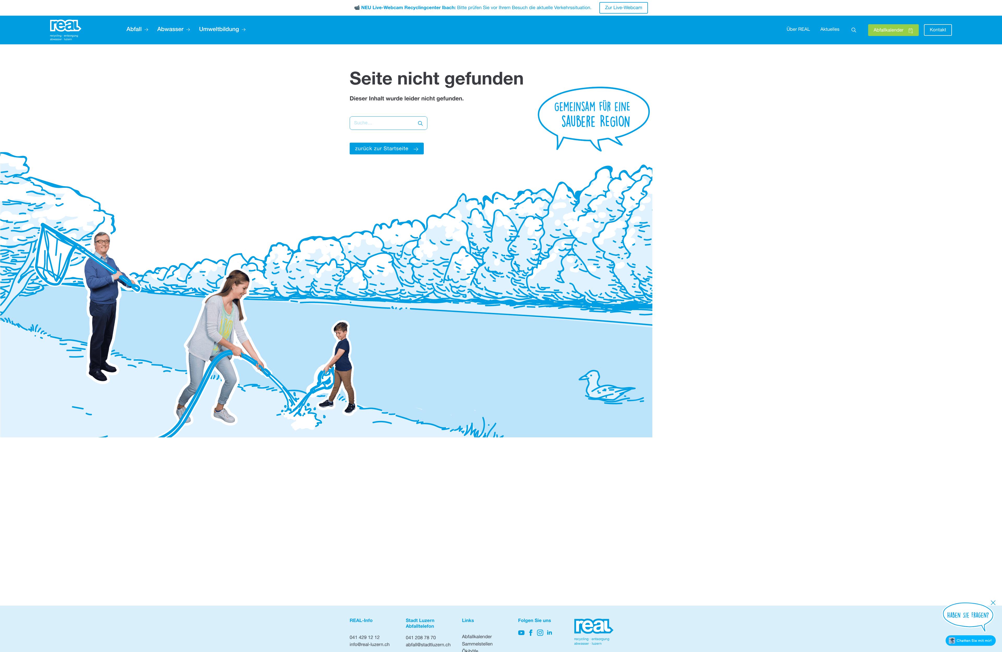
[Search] (420, 123)
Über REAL (798, 30)
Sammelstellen (477, 644)
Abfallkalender (477, 637)
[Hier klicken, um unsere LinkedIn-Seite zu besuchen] (549, 633)
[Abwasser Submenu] (186, 30)
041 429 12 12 (365, 638)
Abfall (134, 30)
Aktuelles (829, 30)
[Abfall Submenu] (145, 30)
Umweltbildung (219, 30)
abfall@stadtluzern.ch (428, 645)
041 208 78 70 (421, 638)
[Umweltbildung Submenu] (242, 30)
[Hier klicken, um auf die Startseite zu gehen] (65, 30)
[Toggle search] (854, 30)
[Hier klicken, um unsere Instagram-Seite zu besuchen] (540, 633)
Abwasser (170, 30)
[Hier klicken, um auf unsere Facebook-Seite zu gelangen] (531, 633)
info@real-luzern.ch (370, 645)
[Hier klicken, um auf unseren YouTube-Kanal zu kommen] (521, 633)
